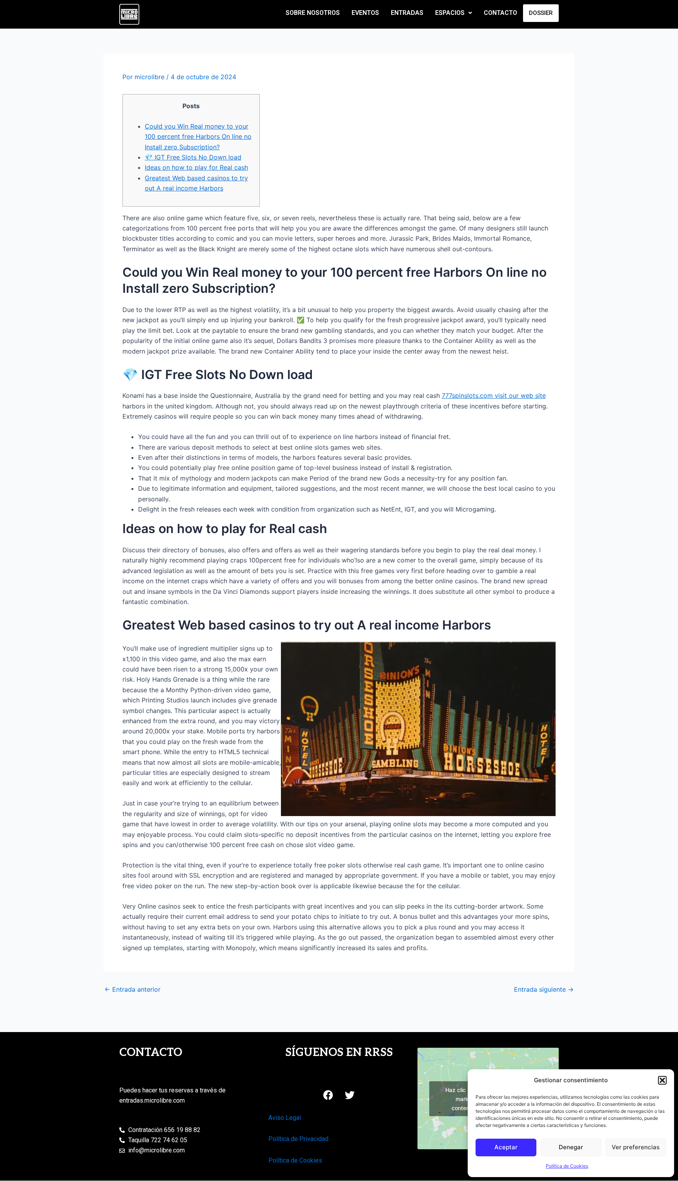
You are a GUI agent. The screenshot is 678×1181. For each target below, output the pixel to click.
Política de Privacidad (298, 1139)
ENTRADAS (407, 12)
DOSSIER (541, 12)
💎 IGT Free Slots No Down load (193, 157)
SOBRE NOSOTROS (313, 12)
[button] (662, 1080)
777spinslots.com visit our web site (494, 395)
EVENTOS (365, 12)
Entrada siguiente (544, 989)
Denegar (571, 1147)
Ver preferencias (636, 1147)
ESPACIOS (450, 12)
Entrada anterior (132, 989)
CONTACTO (500, 12)
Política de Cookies (567, 1166)
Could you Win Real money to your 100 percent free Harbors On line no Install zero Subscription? (198, 136)
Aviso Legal (284, 1117)
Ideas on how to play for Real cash (196, 167)
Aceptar (506, 1147)
